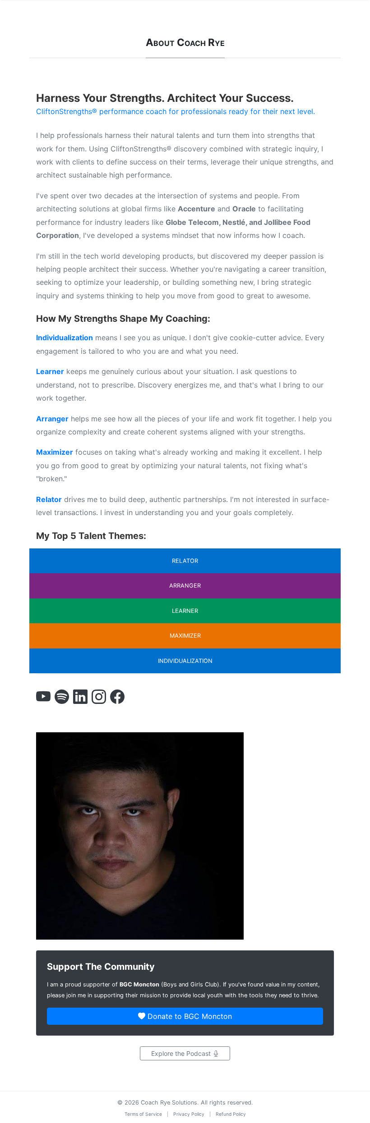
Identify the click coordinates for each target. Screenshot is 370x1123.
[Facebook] (117, 697)
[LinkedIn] (80, 697)
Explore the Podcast (182, 1053)
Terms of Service (143, 1114)
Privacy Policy (188, 1114)
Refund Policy (231, 1114)
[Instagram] (99, 697)
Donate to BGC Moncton (188, 1016)
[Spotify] (62, 697)
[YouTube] (43, 697)
